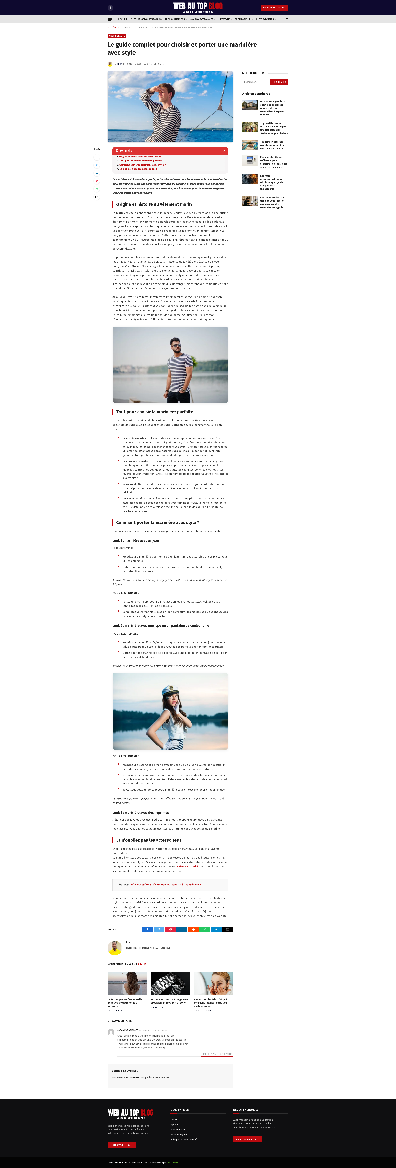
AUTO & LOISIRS (265, 19)
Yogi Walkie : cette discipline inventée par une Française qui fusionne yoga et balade (274, 128)
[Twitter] (97, 165)
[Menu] (110, 19)
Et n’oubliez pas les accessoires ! (138, 169)
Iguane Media (173, 1162)
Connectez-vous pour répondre (217, 1054)
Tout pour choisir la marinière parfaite (140, 160)
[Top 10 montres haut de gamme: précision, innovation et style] (170, 983)
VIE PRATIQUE (242, 19)
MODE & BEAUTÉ (117, 36)
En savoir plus (121, 1145)
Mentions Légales (179, 1134)
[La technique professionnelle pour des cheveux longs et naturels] (127, 983)
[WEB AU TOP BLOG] (198, 7)
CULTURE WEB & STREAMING (146, 19)
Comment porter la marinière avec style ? (142, 164)
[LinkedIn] (97, 173)
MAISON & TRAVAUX (201, 19)
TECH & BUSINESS (175, 19)
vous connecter (131, 1077)
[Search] (286, 19)
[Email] (97, 197)
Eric (120, 64)
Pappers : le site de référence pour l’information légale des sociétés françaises (273, 162)
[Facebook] (97, 157)
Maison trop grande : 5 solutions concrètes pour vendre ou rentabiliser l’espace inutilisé (272, 108)
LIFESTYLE (224, 19)
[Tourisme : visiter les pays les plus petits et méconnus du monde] (250, 145)
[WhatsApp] (97, 189)
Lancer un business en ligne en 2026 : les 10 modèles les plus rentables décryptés (272, 202)
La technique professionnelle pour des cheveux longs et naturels (125, 1003)
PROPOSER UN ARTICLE (274, 8)
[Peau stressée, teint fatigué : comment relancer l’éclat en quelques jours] (213, 983)
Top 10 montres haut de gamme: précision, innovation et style (170, 1001)
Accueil (122, 19)
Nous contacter (178, 1129)
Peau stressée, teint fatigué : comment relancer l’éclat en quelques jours (211, 1003)
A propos (175, 1124)
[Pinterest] (97, 181)
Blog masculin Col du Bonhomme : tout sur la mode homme (166, 884)
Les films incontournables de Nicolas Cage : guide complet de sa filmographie (271, 182)
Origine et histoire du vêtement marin (140, 156)
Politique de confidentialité (183, 1139)
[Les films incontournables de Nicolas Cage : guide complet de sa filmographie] (250, 179)
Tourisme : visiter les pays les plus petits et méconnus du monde (273, 145)
